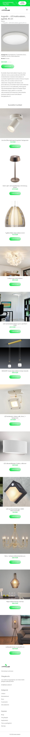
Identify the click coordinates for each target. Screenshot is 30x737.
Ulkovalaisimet (5, 705)
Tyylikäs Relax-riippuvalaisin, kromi (15, 233)
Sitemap (3, 726)
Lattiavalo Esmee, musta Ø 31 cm (15, 647)
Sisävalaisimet (12, 54)
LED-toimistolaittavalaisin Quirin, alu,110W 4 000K (15, 324)
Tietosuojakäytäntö (6, 723)
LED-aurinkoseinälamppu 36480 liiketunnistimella (15, 509)
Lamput (3, 693)
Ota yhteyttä (4, 717)
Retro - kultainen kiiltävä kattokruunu (15, 556)
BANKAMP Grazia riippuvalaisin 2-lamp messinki (15, 371)
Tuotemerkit (19, 54)
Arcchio (9, 56)
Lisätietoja (7, 66)
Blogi (2, 714)
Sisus (24, 54)
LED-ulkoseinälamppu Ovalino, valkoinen (15, 463)
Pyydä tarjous (22, 3)
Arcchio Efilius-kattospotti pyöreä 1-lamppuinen (15, 140)
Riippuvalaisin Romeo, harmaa (15, 601)
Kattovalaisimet (15, 56)
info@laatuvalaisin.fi (6, 685)
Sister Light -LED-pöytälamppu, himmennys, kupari (15, 186)
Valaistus (3, 56)
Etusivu (3, 21)
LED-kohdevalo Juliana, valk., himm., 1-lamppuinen (15, 417)
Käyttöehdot (4, 720)
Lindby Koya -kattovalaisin (15, 278)
